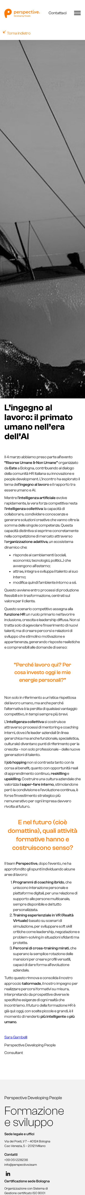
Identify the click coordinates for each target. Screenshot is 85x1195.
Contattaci (58, 13)
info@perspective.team (20, 1165)
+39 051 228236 (16, 1160)
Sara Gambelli (15, 1037)
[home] (23, 13)
